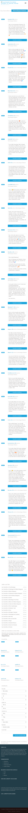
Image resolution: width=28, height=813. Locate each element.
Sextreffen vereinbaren (17, 40)
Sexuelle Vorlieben (7, 766)
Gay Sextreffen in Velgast (14, 620)
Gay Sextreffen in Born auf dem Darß (14, 618)
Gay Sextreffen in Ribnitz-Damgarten (14, 591)
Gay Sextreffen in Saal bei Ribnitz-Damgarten (14, 595)
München (5, 775)
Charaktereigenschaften (7, 764)
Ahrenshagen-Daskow (12, 20)
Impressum (18, 811)
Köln (4, 773)
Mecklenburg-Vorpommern (16, 741)
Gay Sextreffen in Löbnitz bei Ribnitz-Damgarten (14, 603)
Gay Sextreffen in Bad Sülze (14, 616)
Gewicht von (4, 711)
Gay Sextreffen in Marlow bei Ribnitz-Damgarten (14, 601)
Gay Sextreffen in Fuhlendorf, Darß (14, 608)
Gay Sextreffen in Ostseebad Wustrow (14, 622)
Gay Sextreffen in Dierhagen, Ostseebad (14, 612)
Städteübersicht (6, 763)
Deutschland (9, 741)
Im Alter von (4, 693)
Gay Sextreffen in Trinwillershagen (14, 587)
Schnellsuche (6, 761)
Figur (3, 719)
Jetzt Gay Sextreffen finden (20, 735)
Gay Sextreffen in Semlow (14, 597)
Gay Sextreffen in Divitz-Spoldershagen (14, 606)
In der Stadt (4, 729)
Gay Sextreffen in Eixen (14, 610)
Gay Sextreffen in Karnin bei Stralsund (14, 624)
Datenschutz (13, 811)
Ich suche (3, 688)
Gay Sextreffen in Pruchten (14, 627)
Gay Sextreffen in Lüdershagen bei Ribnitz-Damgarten (14, 589)
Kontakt (9, 811)
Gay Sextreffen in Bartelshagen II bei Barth (14, 599)
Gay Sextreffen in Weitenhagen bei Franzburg (14, 614)
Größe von (4, 702)
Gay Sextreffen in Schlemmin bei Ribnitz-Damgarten (14, 593)
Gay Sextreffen (3, 741)
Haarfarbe (4, 724)
